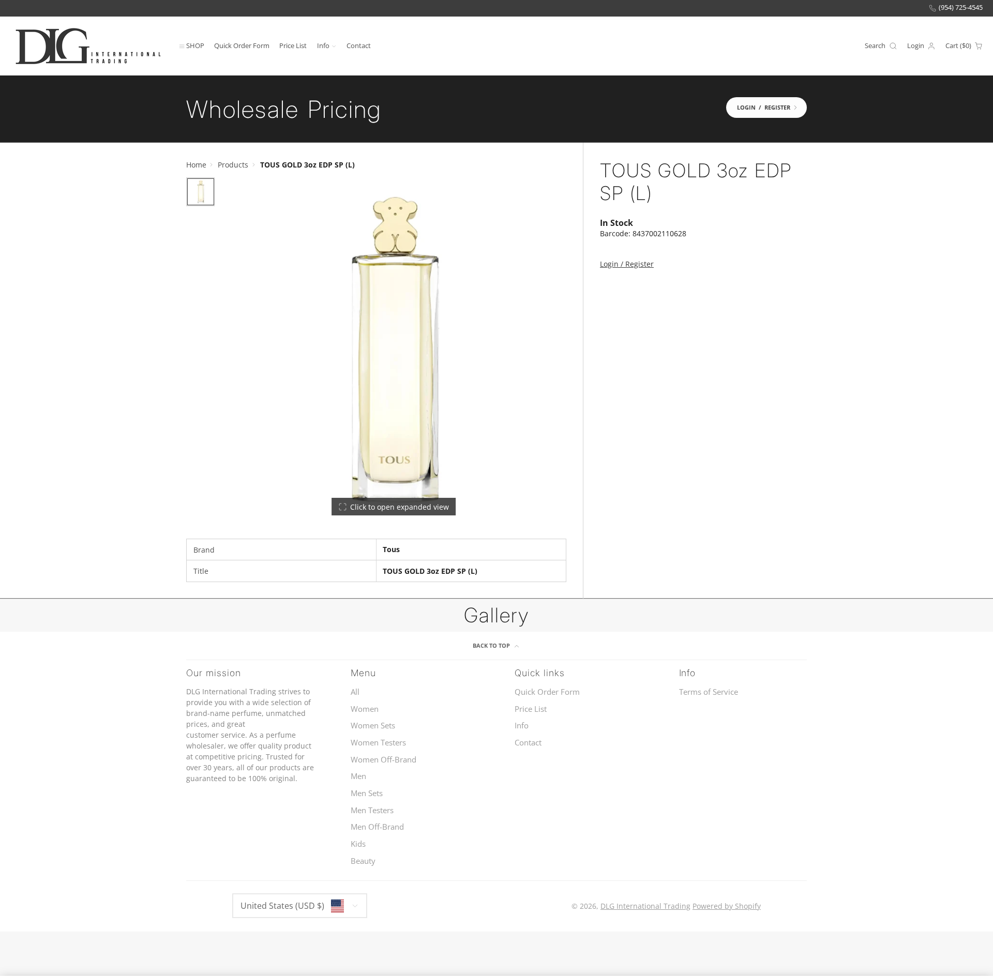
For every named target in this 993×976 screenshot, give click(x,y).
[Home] (88, 45)
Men (358, 776)
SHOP (195, 45)
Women (365, 709)
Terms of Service (708, 692)
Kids (358, 843)
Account (921, 46)
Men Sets (367, 793)
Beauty (363, 861)
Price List (293, 45)
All (355, 692)
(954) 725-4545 (961, 7)
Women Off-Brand (383, 759)
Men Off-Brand (377, 826)
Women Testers (378, 742)
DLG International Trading (645, 906)
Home (196, 165)
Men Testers (372, 810)
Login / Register (627, 264)
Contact (359, 45)
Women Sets (373, 725)
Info (323, 45)
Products (233, 165)
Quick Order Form (241, 45)
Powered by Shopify (727, 906)
